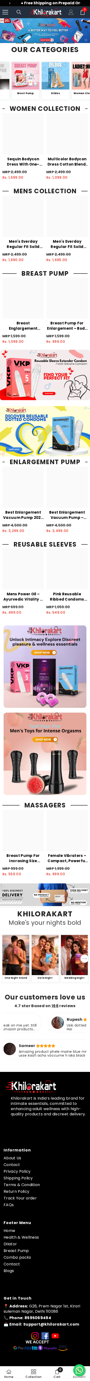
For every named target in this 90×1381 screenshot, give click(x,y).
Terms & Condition (22, 1185)
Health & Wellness (21, 1237)
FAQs (9, 1205)
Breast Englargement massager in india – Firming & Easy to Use (23, 326)
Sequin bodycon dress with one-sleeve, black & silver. (23, 161)
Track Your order (20, 1198)
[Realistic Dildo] (64, 76)
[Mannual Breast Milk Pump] (34, 76)
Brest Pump (34, 93)
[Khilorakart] (15, 955)
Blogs (9, 1271)
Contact (12, 1164)
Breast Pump (16, 1250)
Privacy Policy (17, 1171)
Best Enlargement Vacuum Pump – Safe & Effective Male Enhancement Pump (67, 515)
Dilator (10, 1244)
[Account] (71, 12)
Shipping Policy (18, 1178)
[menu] (5, 12)
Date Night (45, 978)
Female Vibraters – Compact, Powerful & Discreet (67, 858)
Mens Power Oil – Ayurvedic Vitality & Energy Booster (23, 596)
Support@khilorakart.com (51, 1324)
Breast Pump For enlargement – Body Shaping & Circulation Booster (67, 326)
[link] (45, 894)
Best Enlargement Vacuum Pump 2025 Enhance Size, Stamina (23, 515)
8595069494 (37, 1318)
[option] (45, 30)
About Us (12, 1158)
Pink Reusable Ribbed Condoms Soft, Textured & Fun (67, 596)
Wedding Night (74, 978)
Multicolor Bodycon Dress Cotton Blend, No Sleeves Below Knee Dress (67, 161)
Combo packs (17, 1257)
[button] (84, 958)
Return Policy (16, 1191)
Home (9, 1230)
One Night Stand (16, 978)
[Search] (19, 12)
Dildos (64, 93)
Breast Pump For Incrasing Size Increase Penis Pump (23, 858)
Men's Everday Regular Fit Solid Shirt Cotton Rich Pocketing (23, 244)
